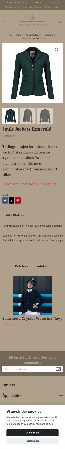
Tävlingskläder (33, 34)
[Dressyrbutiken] (32, 20)
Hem (9, 34)
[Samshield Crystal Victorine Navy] (32, 295)
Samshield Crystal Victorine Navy (32, 318)
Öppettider (12, 395)
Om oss (8, 385)
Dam (18, 34)
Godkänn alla (32, 432)
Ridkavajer (50, 34)
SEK (54, 2)
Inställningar (32, 441)
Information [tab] (15, 215)
